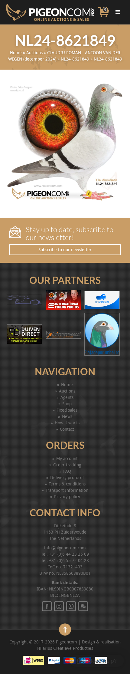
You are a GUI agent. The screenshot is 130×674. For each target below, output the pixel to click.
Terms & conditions (67, 484)
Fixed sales (67, 410)
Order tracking (67, 465)
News (67, 416)
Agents (66, 397)
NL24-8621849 (75, 59)
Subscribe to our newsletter (65, 249)
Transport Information (67, 490)
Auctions (34, 52)
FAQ (67, 471)
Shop (67, 403)
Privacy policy (67, 496)
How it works (67, 423)
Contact (67, 429)
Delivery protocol (67, 477)
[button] (97, 661)
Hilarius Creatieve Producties (65, 648)
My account (67, 458)
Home (16, 52)
